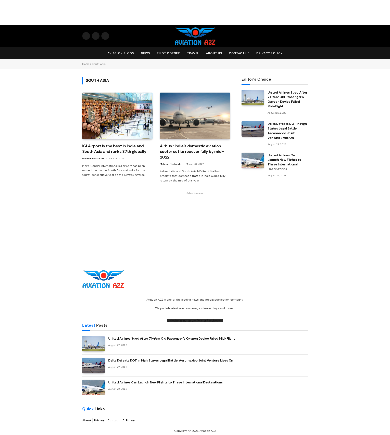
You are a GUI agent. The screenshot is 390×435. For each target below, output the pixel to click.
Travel (193, 53)
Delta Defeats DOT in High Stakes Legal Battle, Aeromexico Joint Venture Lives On (287, 131)
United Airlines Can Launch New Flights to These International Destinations (284, 162)
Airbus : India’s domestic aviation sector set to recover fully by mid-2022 (192, 151)
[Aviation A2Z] (195, 36)
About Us (214, 53)
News (145, 53)
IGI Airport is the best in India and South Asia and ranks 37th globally (114, 148)
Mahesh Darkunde (93, 158)
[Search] (306, 53)
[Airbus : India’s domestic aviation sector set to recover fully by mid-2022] (195, 116)
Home (86, 64)
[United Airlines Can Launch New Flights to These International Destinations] (253, 160)
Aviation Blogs (120, 53)
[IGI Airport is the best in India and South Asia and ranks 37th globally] (117, 116)
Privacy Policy (269, 53)
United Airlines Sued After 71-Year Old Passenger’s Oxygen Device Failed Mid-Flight (288, 99)
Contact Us (239, 53)
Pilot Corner (168, 53)
